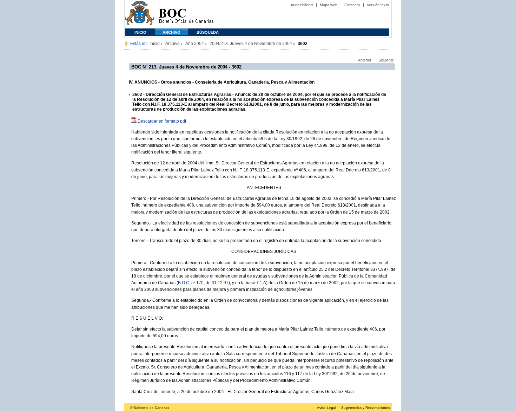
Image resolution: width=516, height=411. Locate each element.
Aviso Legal (326, 408)
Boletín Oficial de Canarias (186, 14)
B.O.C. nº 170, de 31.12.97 (203, 282)
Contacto (352, 5)
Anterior (364, 60)
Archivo (171, 32)
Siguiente (386, 60)
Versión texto (378, 5)
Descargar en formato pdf (162, 121)
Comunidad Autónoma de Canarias (139, 14)
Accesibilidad (302, 5)
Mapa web (328, 5)
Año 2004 (194, 43)
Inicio (140, 32)
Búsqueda (208, 32)
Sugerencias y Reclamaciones (365, 408)
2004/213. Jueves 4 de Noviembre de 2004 (251, 43)
